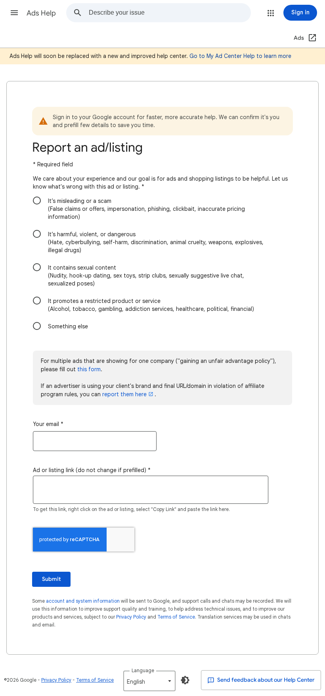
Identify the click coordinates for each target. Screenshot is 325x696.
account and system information (83, 601)
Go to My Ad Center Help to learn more (240, 56)
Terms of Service (176, 617)
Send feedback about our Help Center (265, 680)
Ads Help (41, 13)
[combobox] (169, 13)
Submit (51, 579)
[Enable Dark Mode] (185, 680)
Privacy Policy (131, 617)
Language (143, 670)
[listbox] (149, 681)
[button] (14, 12)
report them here (124, 394)
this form (89, 369)
